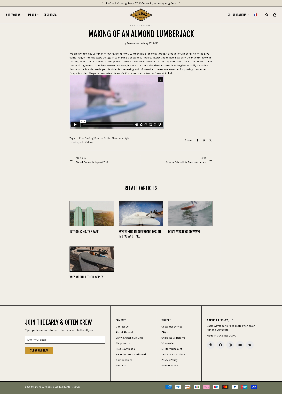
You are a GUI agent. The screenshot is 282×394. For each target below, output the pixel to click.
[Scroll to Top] (275, 376)
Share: (188, 140)
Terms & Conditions (173, 354)
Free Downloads (125, 348)
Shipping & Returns (173, 337)
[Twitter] (210, 140)
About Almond (124, 332)
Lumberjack (77, 142)
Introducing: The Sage (84, 232)
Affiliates (121, 365)
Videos (89, 142)
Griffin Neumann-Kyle (116, 138)
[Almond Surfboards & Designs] (141, 15)
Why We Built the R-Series (86, 277)
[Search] (267, 14)
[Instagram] (230, 345)
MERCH (32, 15)
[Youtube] (240, 345)
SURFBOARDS (13, 15)
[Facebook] (197, 140)
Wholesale (167, 343)
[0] (275, 15)
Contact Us (122, 326)
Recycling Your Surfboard (131, 354)
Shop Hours (123, 343)
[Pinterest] (204, 140)
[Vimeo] (250, 345)
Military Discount (171, 348)
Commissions (124, 359)
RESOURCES (50, 15)
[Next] (179, 3)
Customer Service (171, 326)
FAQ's (164, 332)
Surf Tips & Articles (141, 26)
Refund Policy (169, 365)
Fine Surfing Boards (91, 138)
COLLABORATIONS (236, 15)
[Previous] (102, 3)
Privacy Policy (169, 359)
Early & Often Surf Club (129, 337)
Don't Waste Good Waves (184, 232)
